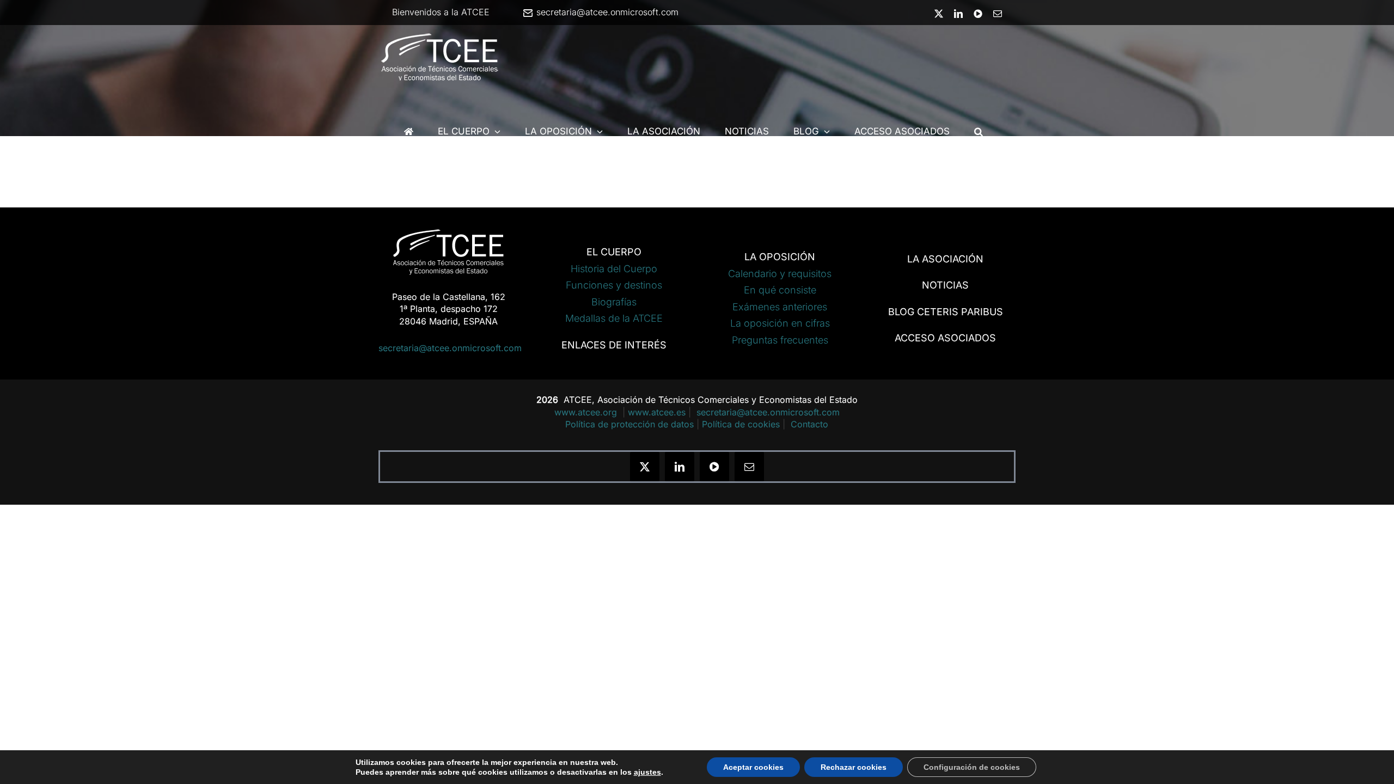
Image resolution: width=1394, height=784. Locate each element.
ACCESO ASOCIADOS (945, 338)
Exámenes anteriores (779, 307)
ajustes (647, 772)
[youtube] (714, 466)
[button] (978, 131)
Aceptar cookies (753, 767)
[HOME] (409, 131)
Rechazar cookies (853, 767)
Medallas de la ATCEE (614, 318)
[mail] (749, 466)
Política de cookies (741, 424)
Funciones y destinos (614, 285)
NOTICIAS (945, 285)
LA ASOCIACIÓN (945, 259)
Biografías (614, 302)
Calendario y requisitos (779, 273)
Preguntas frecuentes (780, 340)
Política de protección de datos (629, 424)
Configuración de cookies (972, 767)
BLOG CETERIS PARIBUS (945, 311)
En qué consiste (780, 290)
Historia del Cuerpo (614, 268)
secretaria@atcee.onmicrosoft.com (606, 12)
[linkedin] (679, 466)
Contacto (809, 424)
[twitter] (644, 466)
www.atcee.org (587, 412)
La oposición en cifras (780, 323)
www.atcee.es (657, 412)
